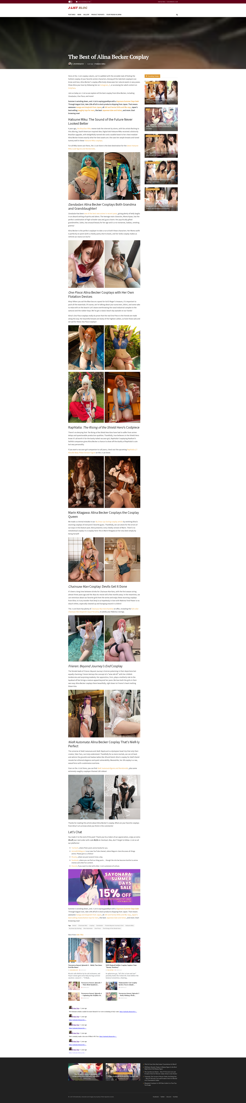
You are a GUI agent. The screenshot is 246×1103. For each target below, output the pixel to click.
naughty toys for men (86, 110)
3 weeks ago (123, 987)
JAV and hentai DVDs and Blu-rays (118, 107)
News (79, 14)
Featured (71, 14)
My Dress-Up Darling (103, 521)
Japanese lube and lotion (112, 110)
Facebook (74, 860)
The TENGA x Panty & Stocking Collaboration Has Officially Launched (85, 1075)
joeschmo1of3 (74, 970)
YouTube (175, 1097)
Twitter (163, 1097)
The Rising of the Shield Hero (112, 928)
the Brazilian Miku (84, 128)
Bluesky (74, 857)
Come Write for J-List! (172, 2)
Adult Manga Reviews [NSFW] (123, 1073)
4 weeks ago (85, 998)
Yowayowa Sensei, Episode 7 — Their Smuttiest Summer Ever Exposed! (91, 985)
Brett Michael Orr (79, 64)
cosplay (91, 925)
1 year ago (90, 64)
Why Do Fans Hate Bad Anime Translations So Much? (161, 1064)
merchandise (108, 608)
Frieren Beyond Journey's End (114, 925)
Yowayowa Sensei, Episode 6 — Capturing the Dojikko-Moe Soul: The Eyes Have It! (91, 995)
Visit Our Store (161, 2)
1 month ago (123, 998)
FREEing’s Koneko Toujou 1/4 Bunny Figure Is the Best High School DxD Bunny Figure (161, 1068)
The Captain (110, 970)
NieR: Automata (103, 768)
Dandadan (99, 925)
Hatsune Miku (130, 925)
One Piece (98, 928)
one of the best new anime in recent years (100, 213)
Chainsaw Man (97, 608)
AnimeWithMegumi (78, 851)
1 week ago (119, 970)
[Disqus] (104, 1029)
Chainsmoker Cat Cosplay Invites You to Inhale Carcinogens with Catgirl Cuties (128, 986)
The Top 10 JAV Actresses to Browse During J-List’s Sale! (158, 180)
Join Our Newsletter (84, 2)
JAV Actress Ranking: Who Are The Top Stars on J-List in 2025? (160, 100)
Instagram (104, 85)
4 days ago (83, 970)
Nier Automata (88, 928)
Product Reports (97, 14)
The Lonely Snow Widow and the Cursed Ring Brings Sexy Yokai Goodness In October (160, 126)
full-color (134, 608)
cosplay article (117, 521)
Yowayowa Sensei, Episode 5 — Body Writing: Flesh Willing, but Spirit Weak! (129, 995)
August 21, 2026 (123, 1078)
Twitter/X (74, 848)
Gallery (86, 14)
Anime (74, 925)
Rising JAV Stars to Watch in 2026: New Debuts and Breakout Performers (159, 207)
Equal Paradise (93, 611)
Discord (74, 866)
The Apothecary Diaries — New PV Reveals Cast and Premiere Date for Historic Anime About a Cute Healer (161, 1073)
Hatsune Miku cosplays (93, 140)
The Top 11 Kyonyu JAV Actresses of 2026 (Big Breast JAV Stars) (160, 154)
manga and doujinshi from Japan (88, 107)
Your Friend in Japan (113, 14)
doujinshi (83, 611)
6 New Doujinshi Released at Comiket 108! (123, 1076)
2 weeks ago (85, 987)
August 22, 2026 (86, 1078)
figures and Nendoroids (118, 768)
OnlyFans (71, 88)
